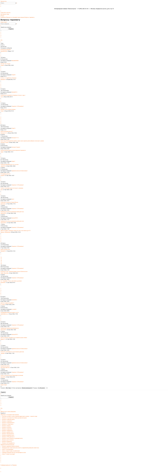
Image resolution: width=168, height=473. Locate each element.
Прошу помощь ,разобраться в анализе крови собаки (14, 337)
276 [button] (1, 40)
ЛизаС (2, 111)
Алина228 (3, 377)
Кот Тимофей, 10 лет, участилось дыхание (11, 281)
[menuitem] (5, 12)
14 (1, 260)
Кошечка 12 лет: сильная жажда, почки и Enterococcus (14, 271)
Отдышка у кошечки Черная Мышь (9, 202)
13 (1, 259)
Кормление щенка (5, 366)
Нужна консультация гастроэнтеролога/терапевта (13, 150)
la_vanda (3, 304)
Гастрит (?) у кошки (5, 63)
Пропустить (4, 1)
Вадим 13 (3, 339)
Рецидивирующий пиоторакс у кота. (10, 312)
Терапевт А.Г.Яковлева (17, 106)
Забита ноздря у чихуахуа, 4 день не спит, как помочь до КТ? (16, 230)
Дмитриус (3, 203)
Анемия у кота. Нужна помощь (8, 109)
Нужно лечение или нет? (7, 131)
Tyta (2, 96)
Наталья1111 (4, 133)
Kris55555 (3, 282)
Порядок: (35, 388)
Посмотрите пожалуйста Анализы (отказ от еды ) (13, 95)
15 (1, 262)
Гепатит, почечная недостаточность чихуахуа (12, 188)
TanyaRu (2, 353)
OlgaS (2, 152)
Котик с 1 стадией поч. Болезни (8, 78)
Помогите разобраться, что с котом (9, 164)
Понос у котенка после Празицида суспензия (12, 375)
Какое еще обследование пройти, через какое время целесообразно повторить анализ (22, 141)
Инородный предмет (6, 49)
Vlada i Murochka (4, 273)
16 (1, 263)
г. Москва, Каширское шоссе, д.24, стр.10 (102, 8)
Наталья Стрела (4, 142)
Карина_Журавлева (5, 232)
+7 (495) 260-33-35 (82, 8)
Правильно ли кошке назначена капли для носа (12, 211)
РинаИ (2, 65)
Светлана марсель (5, 367)
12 (1, 257)
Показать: (3, 388)
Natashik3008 (4, 51)
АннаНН (2, 175)
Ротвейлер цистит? (5, 174)
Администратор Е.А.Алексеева (19, 170)
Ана (1, 189)
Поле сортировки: (17, 388)
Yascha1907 (3, 213)
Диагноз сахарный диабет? (7, 303)
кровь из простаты (5, 249)
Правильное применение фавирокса (10, 328)
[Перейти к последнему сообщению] (18, 60)
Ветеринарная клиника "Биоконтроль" (65, 8)
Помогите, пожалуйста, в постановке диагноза (12, 351)
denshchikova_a (4, 314)
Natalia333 (3, 79)
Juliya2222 (3, 166)
